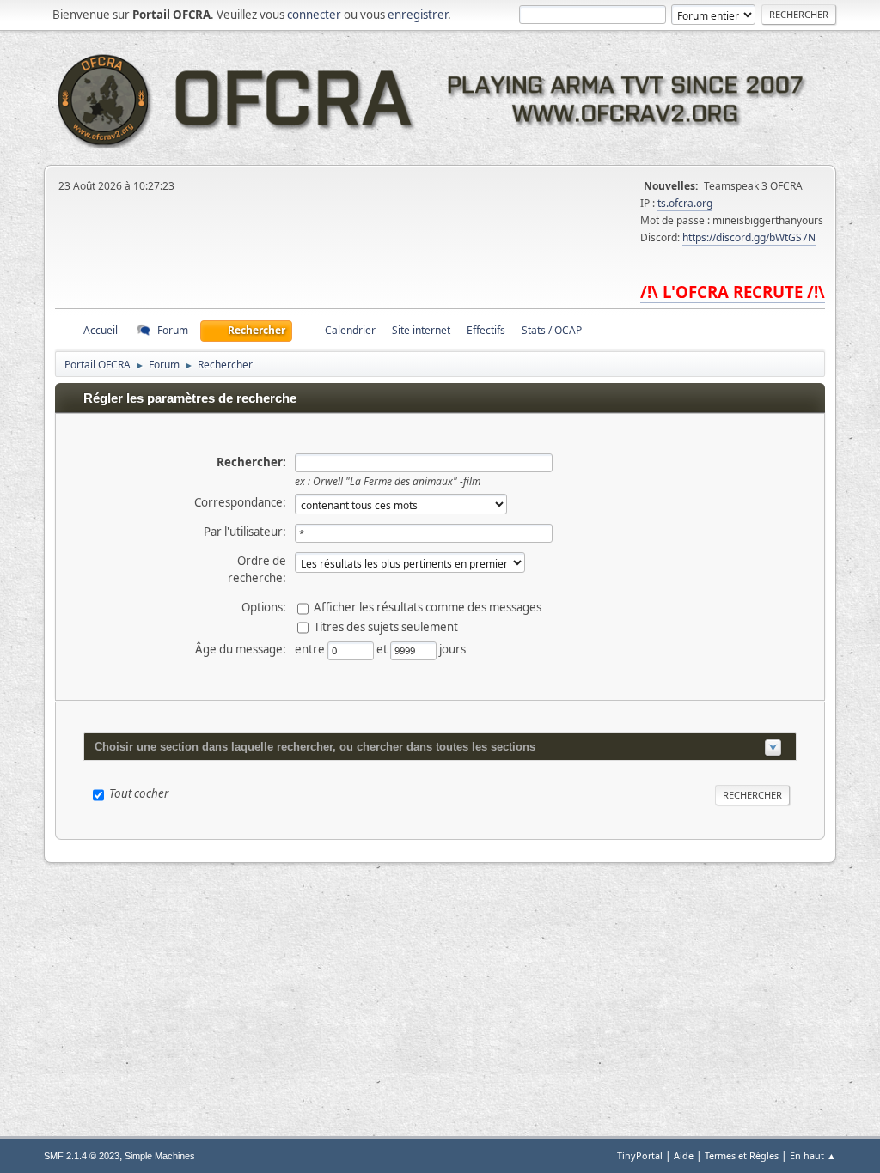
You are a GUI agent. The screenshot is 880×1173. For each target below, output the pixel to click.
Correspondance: (240, 502)
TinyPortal (640, 1155)
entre (311, 649)
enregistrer (418, 14)
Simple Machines (160, 1156)
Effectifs (486, 330)
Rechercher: (251, 462)
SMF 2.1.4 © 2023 (81, 1156)
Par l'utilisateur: (245, 531)
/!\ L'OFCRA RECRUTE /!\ (732, 291)
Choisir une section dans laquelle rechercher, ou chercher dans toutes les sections (315, 746)
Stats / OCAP (552, 330)
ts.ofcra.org (684, 203)
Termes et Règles (742, 1155)
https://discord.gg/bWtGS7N (749, 237)
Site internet (421, 330)
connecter (314, 14)
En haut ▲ (813, 1155)
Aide (684, 1155)
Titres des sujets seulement (386, 627)
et (383, 649)
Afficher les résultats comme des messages (427, 607)
